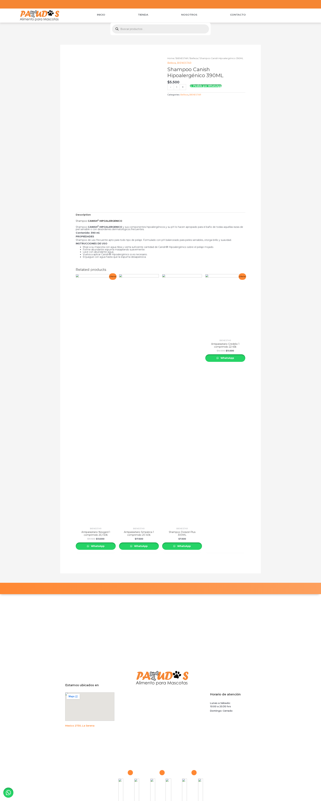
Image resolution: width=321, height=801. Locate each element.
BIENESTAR (182, 58)
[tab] (83, 214)
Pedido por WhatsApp (207, 86)
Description (83, 214)
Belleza (194, 58)
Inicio (101, 14)
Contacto (238, 14)
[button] (8, 793)
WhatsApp (97, 546)
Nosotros (189, 14)
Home (170, 58)
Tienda (143, 14)
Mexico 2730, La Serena (79, 725)
